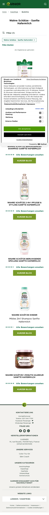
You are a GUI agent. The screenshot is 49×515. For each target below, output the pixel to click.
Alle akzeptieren (24, 129)
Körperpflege (24, 473)
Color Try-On (24, 454)
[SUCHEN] (45, 4)
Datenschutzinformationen (15, 508)
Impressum (35, 505)
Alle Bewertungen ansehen (30, 154)
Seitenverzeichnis (22, 505)
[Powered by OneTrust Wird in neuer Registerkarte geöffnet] (37, 144)
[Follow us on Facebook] (21, 431)
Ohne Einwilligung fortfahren (36, 79)
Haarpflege (24, 469)
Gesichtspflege (24, 466)
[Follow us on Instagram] (28, 431)
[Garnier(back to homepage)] (12, 4)
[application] (24, 499)
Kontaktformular (24, 416)
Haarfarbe (24, 471)
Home (12, 505)
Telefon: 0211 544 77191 (24, 418)
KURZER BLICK (24, 160)
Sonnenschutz (24, 475)
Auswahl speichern (24, 134)
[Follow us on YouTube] (24, 431)
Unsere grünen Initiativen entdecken (24, 487)
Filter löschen (8, 45)
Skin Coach (24, 456)
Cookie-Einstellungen (35, 508)
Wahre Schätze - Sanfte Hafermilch (18, 40)
